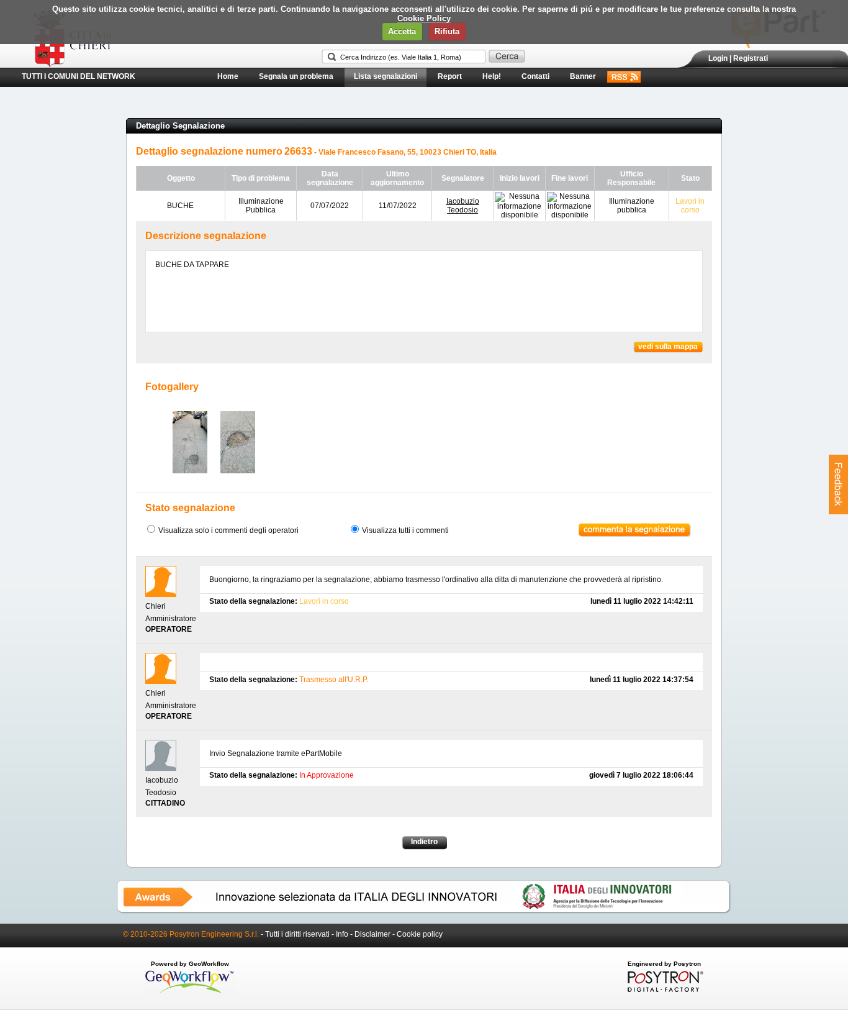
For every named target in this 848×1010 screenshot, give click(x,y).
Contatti (535, 76)
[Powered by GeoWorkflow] (190, 992)
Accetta (402, 31)
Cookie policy (420, 934)
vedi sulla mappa (668, 346)
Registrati (750, 58)
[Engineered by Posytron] (664, 989)
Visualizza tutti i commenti (405, 530)
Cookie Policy (424, 18)
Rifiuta (447, 31)
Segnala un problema (296, 76)
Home (227, 76)
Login (718, 58)
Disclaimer (372, 934)
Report (450, 76)
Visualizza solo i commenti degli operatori (228, 530)
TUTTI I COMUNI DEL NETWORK (78, 76)
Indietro (424, 841)
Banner (583, 76)
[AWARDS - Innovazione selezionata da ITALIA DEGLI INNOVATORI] (424, 911)
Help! (491, 76)
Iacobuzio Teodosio (462, 205)
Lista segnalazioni (385, 76)
